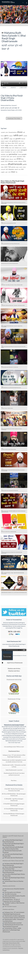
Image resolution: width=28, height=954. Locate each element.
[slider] (24, 650)
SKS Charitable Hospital (10, 906)
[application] (14, 650)
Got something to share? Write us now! (14, 746)
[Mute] (21, 650)
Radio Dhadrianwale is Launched (14, 770)
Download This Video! (14, 118)
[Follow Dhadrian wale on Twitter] (14, 937)
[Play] (2, 650)
